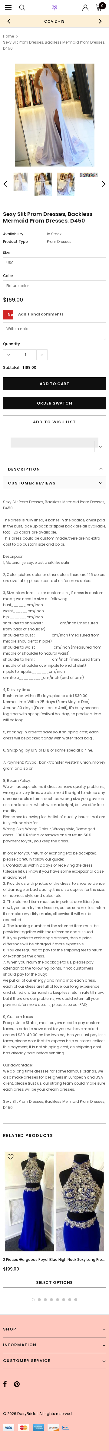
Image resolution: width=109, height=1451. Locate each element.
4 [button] (51, 1299)
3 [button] (45, 1299)
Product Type (15, 241)
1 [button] (33, 1299)
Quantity (11, 343)
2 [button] (39, 1299)
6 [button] (63, 1299)
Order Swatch (54, 403)
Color (8, 275)
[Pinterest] (17, 1384)
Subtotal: (11, 367)
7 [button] (69, 1299)
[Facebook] (5, 1384)
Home (8, 36)
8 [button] (75, 1299)
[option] (54, 21)
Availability (13, 233)
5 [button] (57, 1299)
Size (7, 252)
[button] (54, 441)
